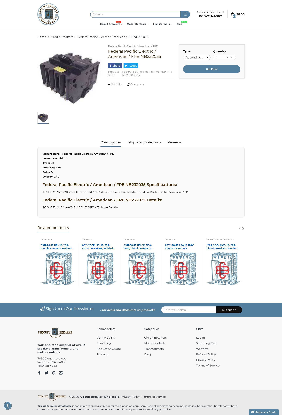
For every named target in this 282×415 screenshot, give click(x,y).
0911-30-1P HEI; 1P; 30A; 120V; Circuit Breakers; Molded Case (138, 247)
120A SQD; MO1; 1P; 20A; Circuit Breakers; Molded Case (221, 247)
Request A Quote (109, 348)
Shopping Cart (206, 343)
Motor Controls (154, 343)
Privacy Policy (205, 360)
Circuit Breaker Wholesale (99, 396)
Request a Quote (265, 412)
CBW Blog (104, 343)
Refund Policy (206, 354)
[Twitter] (46, 373)
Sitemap (103, 354)
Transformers (154, 348)
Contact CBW (106, 337)
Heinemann (46, 239)
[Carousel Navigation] (241, 228)
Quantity (219, 51)
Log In (200, 337)
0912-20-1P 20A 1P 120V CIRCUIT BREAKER (179, 247)
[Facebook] (39, 373)
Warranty (202, 348)
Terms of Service (208, 365)
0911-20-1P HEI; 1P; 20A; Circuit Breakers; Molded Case (56, 247)
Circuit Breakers (155, 337)
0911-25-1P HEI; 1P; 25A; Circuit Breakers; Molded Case (97, 247)
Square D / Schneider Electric (219, 239)
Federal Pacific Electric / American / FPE (133, 46)
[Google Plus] (61, 373)
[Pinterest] (54, 373)
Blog (147, 354)
